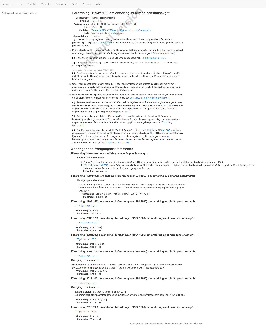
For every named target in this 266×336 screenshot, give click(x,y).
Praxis (75, 4)
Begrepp (87, 4)
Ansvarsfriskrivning (154, 323)
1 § (73, 39)
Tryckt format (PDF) (87, 205)
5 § (73, 73)
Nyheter (99, 4)
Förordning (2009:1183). (154, 57)
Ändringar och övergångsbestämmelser (19, 13)
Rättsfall (32, 4)
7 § (73, 116)
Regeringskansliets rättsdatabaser (107, 33)
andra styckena (137, 97)
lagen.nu (7, 4)
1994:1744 (104, 42)
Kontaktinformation (174, 323)
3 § (73, 62)
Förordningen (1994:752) (95, 165)
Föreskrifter (61, 4)
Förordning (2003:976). (164, 53)
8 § (73, 130)
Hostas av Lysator (193, 323)
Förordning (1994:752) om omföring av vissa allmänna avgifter (121, 30)
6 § (73, 102)
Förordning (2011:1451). (158, 97)
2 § (73, 57)
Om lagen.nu (136, 323)
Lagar (20, 4)
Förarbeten (45, 4)
